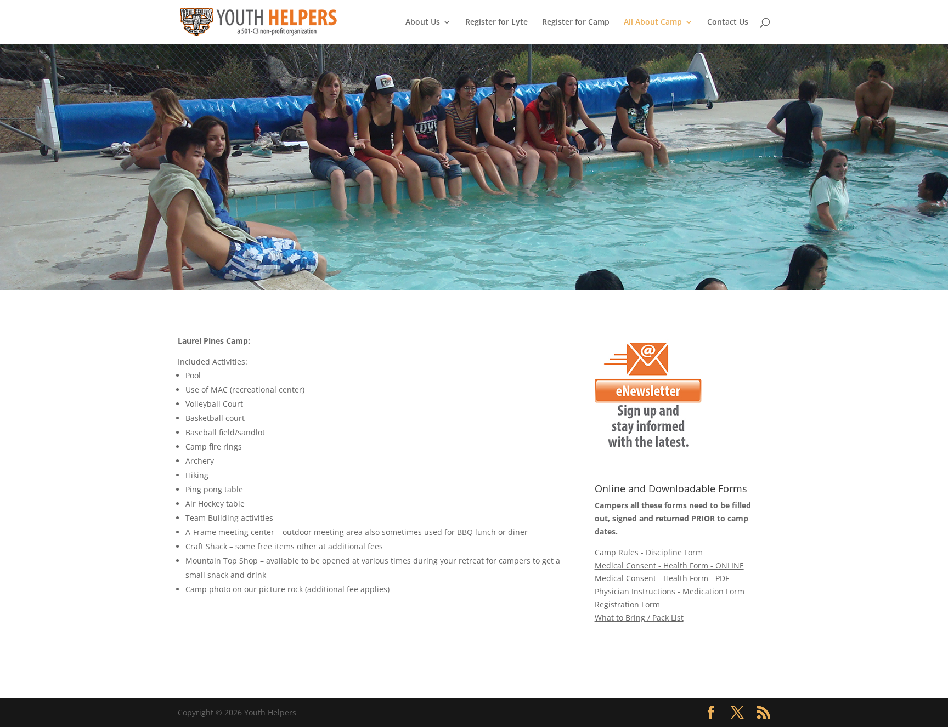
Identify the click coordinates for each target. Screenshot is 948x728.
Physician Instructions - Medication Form (669, 591)
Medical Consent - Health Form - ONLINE (669, 565)
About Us (422, 22)
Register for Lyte (496, 22)
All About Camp (653, 22)
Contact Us (727, 22)
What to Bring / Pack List (639, 617)
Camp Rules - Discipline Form (649, 552)
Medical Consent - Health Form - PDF (662, 578)
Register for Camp (576, 22)
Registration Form (627, 604)
